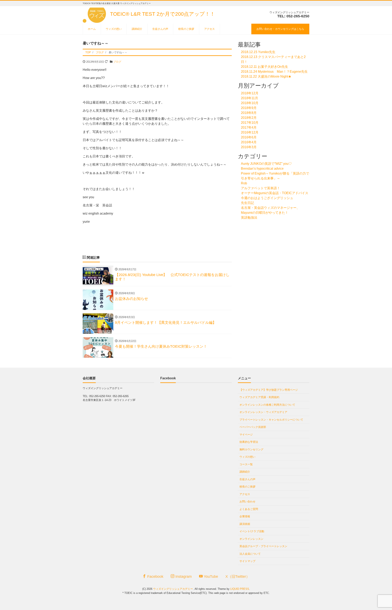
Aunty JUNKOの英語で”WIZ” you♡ (266, 163)
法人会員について (250, 553)
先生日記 (247, 203)
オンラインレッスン (251, 538)
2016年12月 (249, 132)
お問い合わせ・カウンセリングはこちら (280, 28)
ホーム (92, 28)
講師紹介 (137, 28)
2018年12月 (249, 93)
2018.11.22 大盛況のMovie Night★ (266, 76)
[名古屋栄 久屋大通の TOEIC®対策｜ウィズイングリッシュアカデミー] (95, 14)
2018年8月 (249, 113)
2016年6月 (249, 137)
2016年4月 (249, 142)
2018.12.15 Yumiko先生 (258, 52)
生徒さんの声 (160, 28)
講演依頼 (244, 523)
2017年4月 (249, 127)
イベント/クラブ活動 (251, 531)
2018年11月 (249, 98)
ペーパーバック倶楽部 (252, 427)
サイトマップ (247, 561)
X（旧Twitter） (237, 576)
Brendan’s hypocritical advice (262, 168)
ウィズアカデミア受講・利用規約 (259, 397)
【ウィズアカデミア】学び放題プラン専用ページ (268, 389)
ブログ (117, 61)
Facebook (154, 576)
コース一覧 (246, 464)
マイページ (246, 434)
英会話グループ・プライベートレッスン (263, 546)
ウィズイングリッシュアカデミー (173, 588)
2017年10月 (249, 122)
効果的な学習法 (248, 441)
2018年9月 (249, 108)
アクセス (209, 28)
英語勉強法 (249, 217)
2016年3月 (249, 147)
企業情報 (244, 516)
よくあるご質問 (248, 509)
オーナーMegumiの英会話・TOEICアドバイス (274, 193)
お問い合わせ (247, 501)
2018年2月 (249, 117)
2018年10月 (249, 103)
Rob (244, 183)
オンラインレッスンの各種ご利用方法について (267, 404)
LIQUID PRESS (239, 588)
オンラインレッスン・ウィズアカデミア (263, 412)
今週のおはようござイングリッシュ (267, 198)
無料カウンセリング (251, 449)
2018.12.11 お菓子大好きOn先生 (264, 66)
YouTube (210, 576)
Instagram (183, 576)
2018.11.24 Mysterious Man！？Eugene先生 (274, 71)
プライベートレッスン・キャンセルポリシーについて (271, 419)
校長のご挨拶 (186, 28)
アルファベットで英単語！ (260, 188)
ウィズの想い (114, 28)
